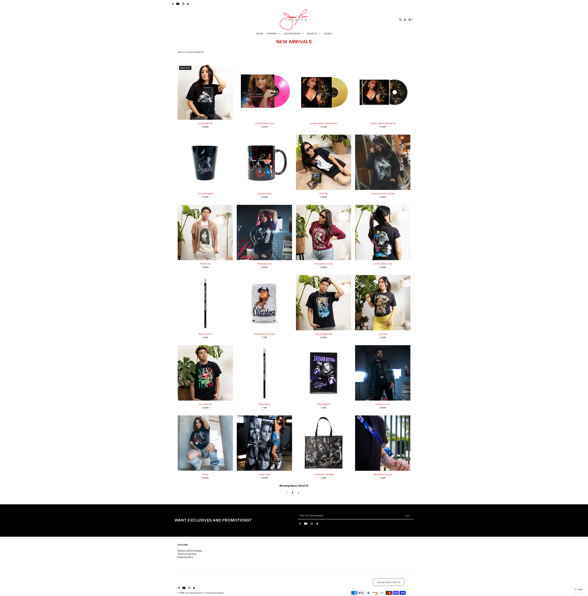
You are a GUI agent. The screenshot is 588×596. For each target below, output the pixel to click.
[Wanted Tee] (205, 232)
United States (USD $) (388, 582)
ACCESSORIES (292, 33)
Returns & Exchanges (190, 550)
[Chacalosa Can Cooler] (264, 302)
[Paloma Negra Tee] (323, 302)
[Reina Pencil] (264, 373)
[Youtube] (177, 4)
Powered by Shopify (214, 593)
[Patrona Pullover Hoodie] (382, 162)
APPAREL (272, 33)
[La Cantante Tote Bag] (323, 443)
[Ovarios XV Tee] (382, 373)
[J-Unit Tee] (382, 302)
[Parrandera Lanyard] (382, 443)
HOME (259, 33)
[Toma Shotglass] (205, 162)
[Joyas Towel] (264, 443)
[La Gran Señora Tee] (382, 232)
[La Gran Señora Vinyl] (264, 92)
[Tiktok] (187, 4)
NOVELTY (312, 33)
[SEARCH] (401, 19)
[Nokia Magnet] (323, 373)
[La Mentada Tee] (205, 92)
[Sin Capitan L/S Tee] (323, 232)
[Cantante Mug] (264, 162)
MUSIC (328, 33)
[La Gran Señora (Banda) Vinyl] (323, 92)
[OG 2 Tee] (323, 162)
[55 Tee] (205, 443)
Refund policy (185, 557)
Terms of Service (187, 553)
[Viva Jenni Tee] (205, 373)
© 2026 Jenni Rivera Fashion (191, 593)
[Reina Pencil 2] (205, 302)
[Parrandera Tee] (264, 232)
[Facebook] (172, 4)
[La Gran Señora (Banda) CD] (382, 92)
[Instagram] (182, 4)
